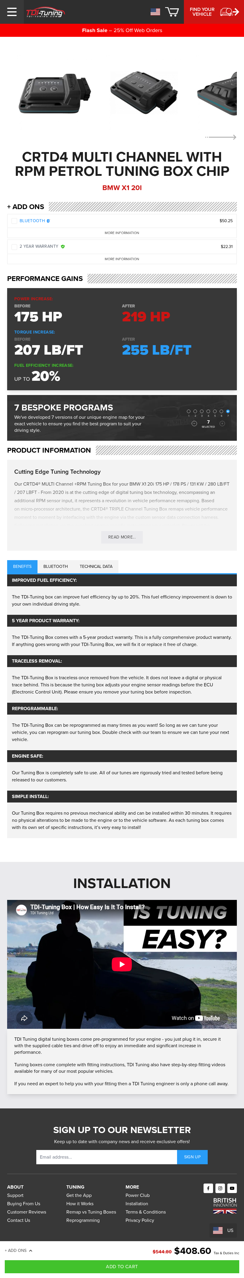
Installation (137, 1203)
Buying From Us (23, 1203)
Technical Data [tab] (96, 566)
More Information (122, 233)
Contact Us (18, 1220)
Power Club (138, 1195)
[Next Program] (222, 423)
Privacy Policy (140, 1220)
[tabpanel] (122, 706)
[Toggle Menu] (12, 12)
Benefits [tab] (22, 566)
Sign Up (192, 1157)
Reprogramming (83, 1220)
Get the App (79, 1195)
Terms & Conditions (146, 1212)
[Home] (45, 12)
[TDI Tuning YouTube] (232, 1188)
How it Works (79, 1203)
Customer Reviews (26, 1212)
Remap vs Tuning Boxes (91, 1212)
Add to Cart (122, 1266)
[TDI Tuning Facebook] (208, 1188)
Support (15, 1195)
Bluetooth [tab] (55, 566)
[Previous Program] (194, 423)
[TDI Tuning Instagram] (220, 1188)
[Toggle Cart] (172, 12)
